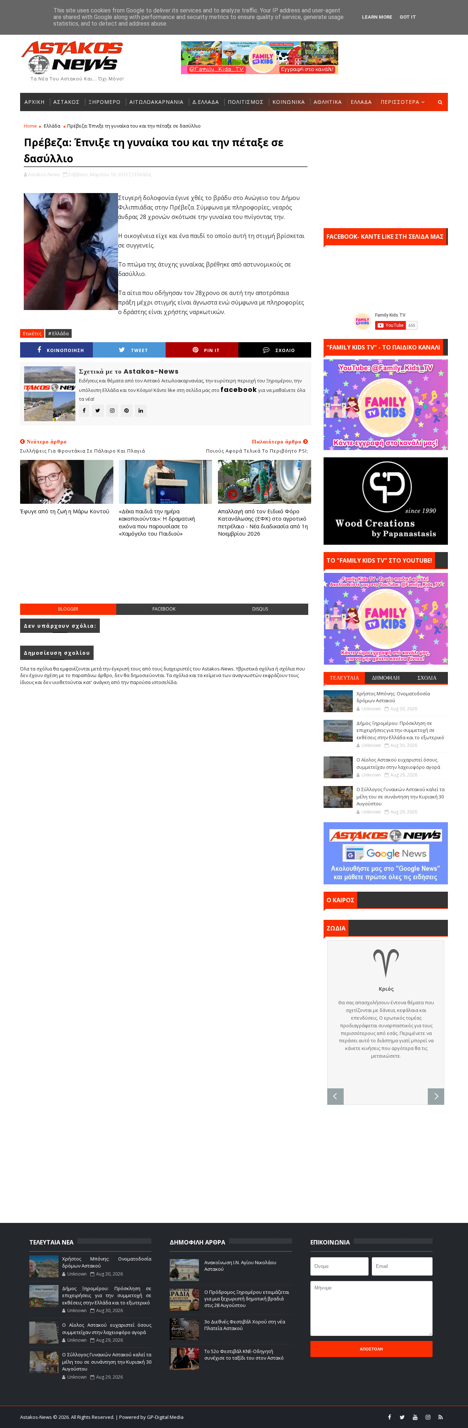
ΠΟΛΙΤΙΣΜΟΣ (246, 101)
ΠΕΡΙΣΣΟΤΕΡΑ (400, 101)
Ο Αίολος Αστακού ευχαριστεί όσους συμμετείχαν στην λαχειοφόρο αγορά (398, 763)
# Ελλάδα (58, 333)
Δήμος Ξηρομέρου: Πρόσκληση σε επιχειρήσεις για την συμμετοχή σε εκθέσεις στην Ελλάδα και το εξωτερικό (400, 730)
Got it (408, 17)
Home (30, 125)
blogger (68, 609)
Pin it (212, 350)
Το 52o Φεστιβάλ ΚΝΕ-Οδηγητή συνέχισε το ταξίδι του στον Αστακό (244, 1354)
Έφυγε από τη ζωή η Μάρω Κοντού (64, 511)
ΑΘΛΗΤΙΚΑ (328, 101)
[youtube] (415, 1417)
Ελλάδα (52, 125)
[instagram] (427, 1417)
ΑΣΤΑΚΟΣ (66, 101)
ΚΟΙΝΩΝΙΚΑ (288, 101)
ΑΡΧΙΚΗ (34, 101)
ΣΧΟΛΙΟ (285, 350)
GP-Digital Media (313, 1417)
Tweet (139, 350)
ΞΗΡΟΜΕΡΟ (104, 101)
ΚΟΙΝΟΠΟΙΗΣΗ (65, 350)
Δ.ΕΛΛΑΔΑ (205, 101)
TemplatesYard (239, 1417)
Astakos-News (36, 1417)
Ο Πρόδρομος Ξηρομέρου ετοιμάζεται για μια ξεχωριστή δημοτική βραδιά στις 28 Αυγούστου (246, 1298)
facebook (164, 609)
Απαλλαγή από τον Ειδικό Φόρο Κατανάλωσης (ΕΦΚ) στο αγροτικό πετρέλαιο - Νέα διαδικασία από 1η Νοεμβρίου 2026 (263, 522)
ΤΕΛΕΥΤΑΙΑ (344, 677)
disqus (260, 609)
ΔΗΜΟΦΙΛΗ (386, 677)
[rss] (440, 1417)
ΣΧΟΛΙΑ (427, 677)
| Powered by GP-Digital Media (150, 1417)
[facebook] (389, 1417)
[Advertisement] (166, 577)
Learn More (377, 17)
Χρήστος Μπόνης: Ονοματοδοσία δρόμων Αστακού (393, 697)
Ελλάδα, (143, 174)
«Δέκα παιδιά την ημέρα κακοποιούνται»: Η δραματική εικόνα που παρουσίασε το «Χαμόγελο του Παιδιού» (157, 522)
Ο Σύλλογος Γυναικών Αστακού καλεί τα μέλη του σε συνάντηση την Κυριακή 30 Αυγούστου (400, 796)
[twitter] (402, 1417)
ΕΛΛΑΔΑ (361, 101)
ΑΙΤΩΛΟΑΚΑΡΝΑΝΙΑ (156, 101)
